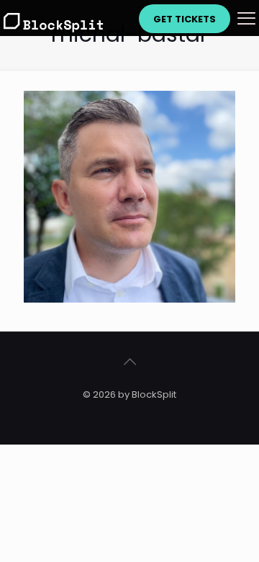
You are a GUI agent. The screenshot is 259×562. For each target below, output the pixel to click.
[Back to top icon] (129, 362)
